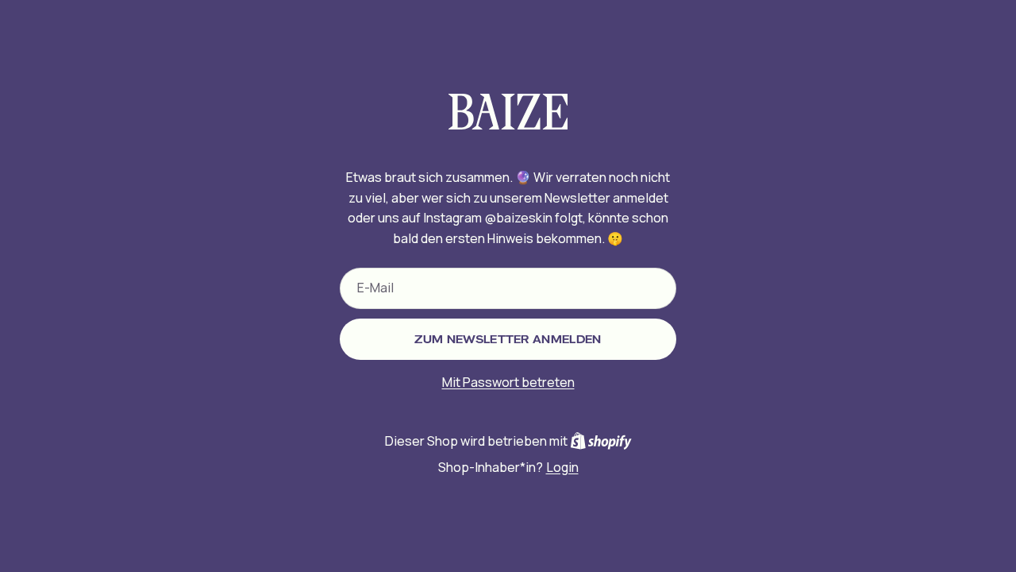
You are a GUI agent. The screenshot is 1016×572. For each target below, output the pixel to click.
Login (562, 467)
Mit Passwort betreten (508, 382)
